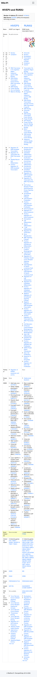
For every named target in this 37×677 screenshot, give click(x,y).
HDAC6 (24, 549)
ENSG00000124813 (27, 581)
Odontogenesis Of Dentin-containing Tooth (28, 266)
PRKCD (31, 556)
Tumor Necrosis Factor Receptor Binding (15, 618)
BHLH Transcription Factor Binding (28, 130)
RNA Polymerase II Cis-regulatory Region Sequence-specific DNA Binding (15, 72)
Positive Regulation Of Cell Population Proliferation (28, 204)
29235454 (13, 447)
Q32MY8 (29, 588)
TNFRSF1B (16, 542)
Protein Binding (15, 88)
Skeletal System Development (28, 148)
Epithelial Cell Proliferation (27, 338)
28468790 (17, 454)
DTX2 (28, 544)
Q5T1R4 (11, 586)
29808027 (13, 498)
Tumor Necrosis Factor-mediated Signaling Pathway (15, 598)
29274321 (26, 400)
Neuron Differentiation (27, 225)
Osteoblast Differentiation (27, 153)
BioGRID (14, 17)
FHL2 (31, 546)
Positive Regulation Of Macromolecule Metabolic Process (28, 652)
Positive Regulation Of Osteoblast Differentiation (27, 289)
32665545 (26, 386)
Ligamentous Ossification (27, 253)
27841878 (13, 483)
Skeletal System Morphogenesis (28, 331)
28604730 (13, 503)
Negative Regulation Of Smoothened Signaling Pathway (27, 297)
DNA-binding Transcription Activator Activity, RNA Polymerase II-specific (29, 103)
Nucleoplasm (27, 56)
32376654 (13, 385)
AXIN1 (31, 541)
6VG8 (23, 591)
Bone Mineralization (27, 235)
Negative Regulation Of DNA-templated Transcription (28, 304)
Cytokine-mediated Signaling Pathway (13, 635)
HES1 (23, 551)
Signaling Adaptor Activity (15, 641)
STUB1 (24, 563)
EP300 (24, 546)
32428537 (13, 442)
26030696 (13, 390)
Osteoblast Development (27, 170)
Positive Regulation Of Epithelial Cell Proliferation (27, 343)
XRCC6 (29, 566)
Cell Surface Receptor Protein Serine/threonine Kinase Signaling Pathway (28, 188)
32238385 (30, 420)
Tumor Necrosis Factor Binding (15, 610)
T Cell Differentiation (27, 228)
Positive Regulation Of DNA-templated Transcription (15, 167)
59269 (10, 571)
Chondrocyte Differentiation (27, 163)
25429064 (26, 427)
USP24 (28, 564)
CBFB (24, 542)
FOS (23, 547)
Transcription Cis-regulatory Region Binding (28, 69)
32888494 (13, 407)
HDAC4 (31, 547)
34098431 (27, 498)
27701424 (26, 432)
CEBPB (24, 544)
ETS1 (27, 546)
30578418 (13, 481)
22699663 (26, 488)
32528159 (26, 391)
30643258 (14, 429)
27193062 (26, 417)
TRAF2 (15, 544)
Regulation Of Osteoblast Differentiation (27, 283)
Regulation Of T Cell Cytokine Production (15, 623)
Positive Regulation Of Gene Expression (28, 215)
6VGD (27, 591)
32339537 (26, 517)
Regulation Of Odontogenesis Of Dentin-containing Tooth (28, 272)
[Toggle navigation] (33, 3)
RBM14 (27, 557)
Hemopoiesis (27, 219)
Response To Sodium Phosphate (27, 358)
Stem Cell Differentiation (27, 335)
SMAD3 (24, 559)
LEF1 (23, 554)
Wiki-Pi (4, 3)
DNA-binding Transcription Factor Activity (28, 115)
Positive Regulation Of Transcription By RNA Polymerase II (28, 319)
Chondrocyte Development (27, 167)
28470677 (27, 510)
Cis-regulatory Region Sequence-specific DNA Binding (27, 95)
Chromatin (27, 53)
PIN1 (27, 556)
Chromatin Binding (27, 111)
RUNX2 (28, 25)
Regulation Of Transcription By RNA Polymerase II (15, 155)
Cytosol (26, 65)
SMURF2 (24, 561)
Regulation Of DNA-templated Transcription (15, 149)
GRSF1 (14, 541)
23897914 (13, 398)
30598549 (13, 439)
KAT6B (32, 552)
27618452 (13, 403)
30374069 (30, 483)
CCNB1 (28, 542)
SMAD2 (31, 557)
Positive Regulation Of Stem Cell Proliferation (27, 363)
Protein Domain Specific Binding (28, 123)
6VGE (30, 591)
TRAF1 (11, 544)
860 (23, 571)
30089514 (30, 493)
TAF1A (28, 563)
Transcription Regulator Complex (27, 59)
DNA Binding (14, 87)
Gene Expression (28, 209)
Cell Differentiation (27, 221)
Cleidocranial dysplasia (27, 379)
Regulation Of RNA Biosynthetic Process (29, 631)
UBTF (23, 564)
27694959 (13, 434)
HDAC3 (27, 547)
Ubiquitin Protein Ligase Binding (15, 627)
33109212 (26, 456)
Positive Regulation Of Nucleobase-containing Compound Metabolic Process (27, 618)
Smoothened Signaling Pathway (27, 195)
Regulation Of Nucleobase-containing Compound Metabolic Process (27, 602)
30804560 (26, 461)
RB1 (23, 557)
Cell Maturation (28, 324)
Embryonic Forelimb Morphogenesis (28, 249)
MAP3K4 (28, 554)
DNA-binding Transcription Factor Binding (28, 135)
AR (28, 541)
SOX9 (29, 561)
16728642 (26, 15)
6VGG (24, 593)
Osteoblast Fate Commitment (28, 160)
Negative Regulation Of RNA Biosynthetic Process (29, 644)
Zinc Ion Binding (15, 90)
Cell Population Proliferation (28, 199)
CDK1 (32, 542)
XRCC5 (24, 566)
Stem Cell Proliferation (27, 353)
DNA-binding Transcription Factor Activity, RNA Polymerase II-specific (15, 81)
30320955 (30, 436)
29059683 (13, 393)
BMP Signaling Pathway (28, 238)
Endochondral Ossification (27, 157)
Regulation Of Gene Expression (28, 211)
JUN (28, 552)
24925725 (13, 463)
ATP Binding (27, 120)
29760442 (26, 393)
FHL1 (10, 541)
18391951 (26, 425)
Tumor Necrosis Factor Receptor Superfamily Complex (15, 605)
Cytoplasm (14, 54)
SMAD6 (29, 559)
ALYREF (24, 541)
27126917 (13, 478)
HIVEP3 (15, 25)
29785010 (26, 442)
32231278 (13, 486)
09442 (10, 576)
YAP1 (23, 568)
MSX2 (24, 556)
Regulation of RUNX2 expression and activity (15, 372)
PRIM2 (24, 534)
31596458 (13, 490)
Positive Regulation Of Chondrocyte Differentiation (27, 243)
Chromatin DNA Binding (28, 126)
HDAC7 (29, 549)
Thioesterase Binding (14, 614)
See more (11, 643)
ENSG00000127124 (14, 581)
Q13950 (24, 588)
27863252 (13, 408)
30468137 (13, 524)
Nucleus (13, 53)
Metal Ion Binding (15, 92)
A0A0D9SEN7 (26, 586)
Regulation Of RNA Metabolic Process (28, 609)
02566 (24, 576)
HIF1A (27, 551)
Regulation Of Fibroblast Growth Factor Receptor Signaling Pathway (29, 259)
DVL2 (31, 544)
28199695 (29, 449)
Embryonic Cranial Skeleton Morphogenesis (28, 327)
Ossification (27, 151)
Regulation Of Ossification (27, 231)
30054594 (26, 444)
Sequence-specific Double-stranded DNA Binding (28, 141)
